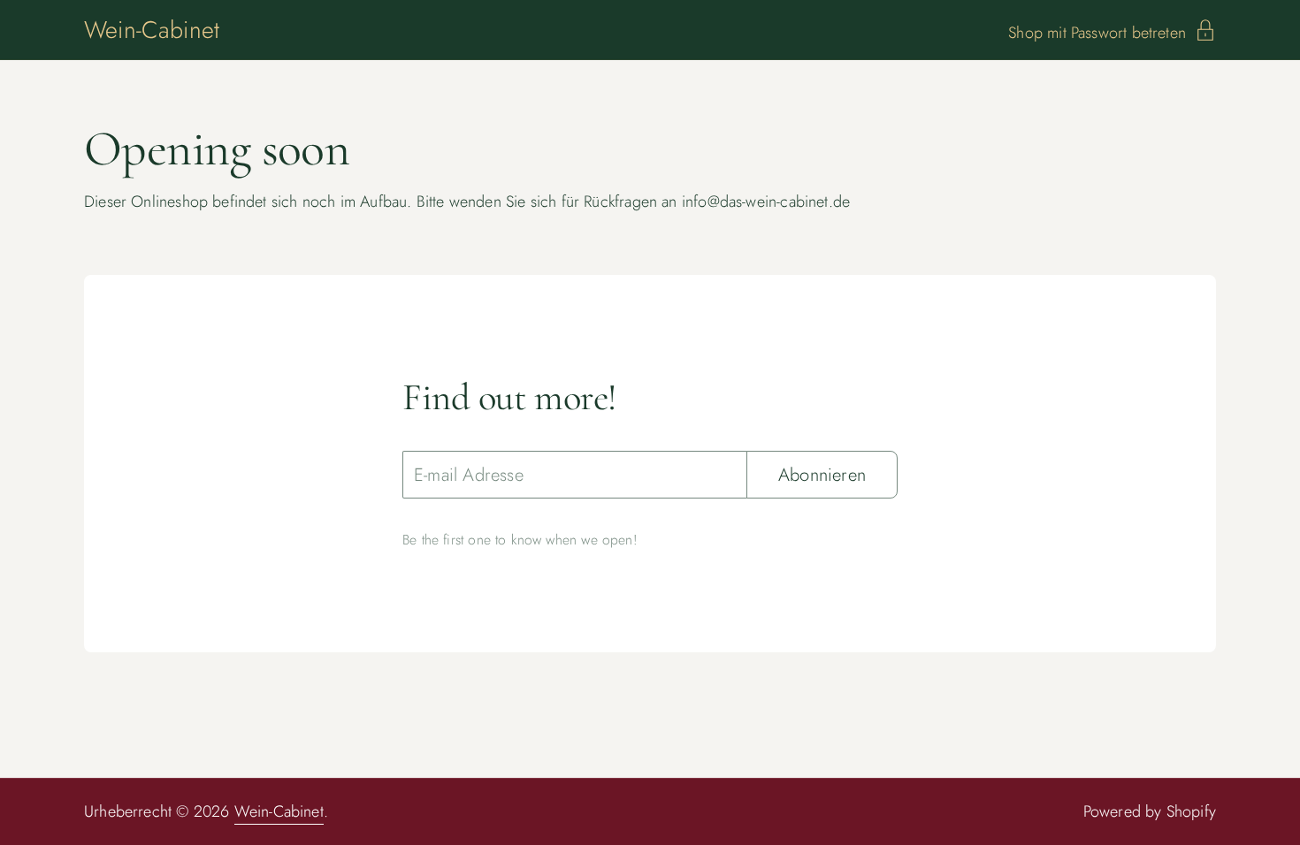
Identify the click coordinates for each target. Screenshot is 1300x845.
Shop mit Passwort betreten (1097, 31)
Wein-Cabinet (151, 30)
